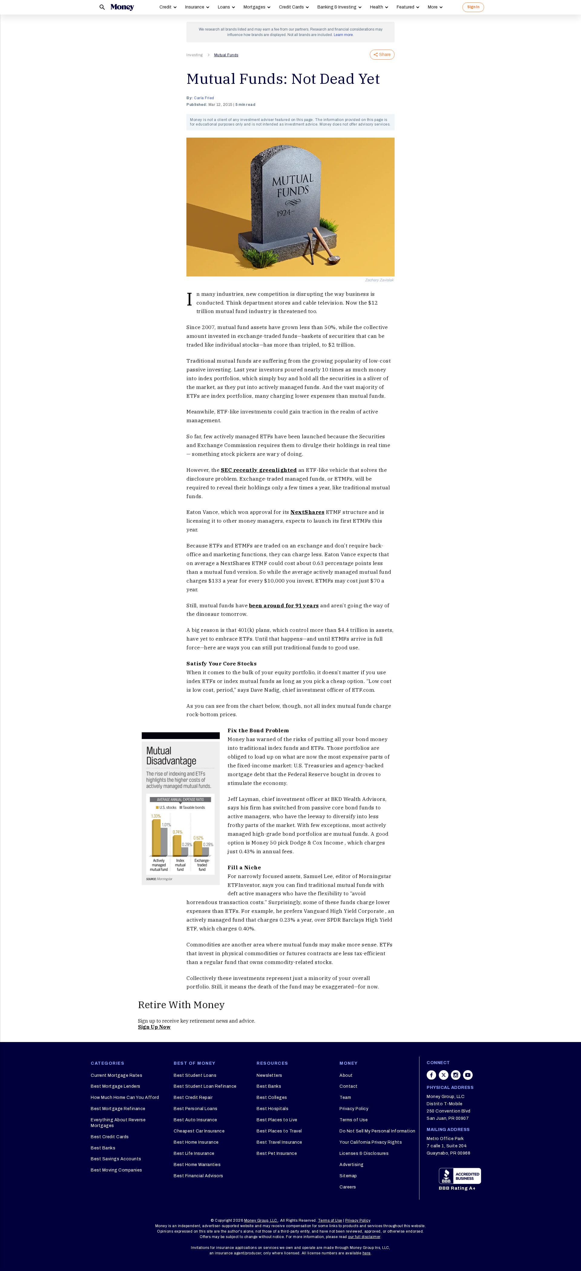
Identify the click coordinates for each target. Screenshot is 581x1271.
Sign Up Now (154, 1027)
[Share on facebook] (431, 1075)
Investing (194, 55)
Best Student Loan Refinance (205, 1086)
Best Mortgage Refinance (118, 1108)
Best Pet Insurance (277, 1153)
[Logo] (122, 7)
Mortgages (254, 7)
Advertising (352, 1164)
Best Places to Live (277, 1120)
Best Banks (103, 1148)
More (433, 7)
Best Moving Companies (116, 1170)
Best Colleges (272, 1097)
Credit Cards (291, 7)
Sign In (473, 7)
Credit (165, 7)
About (346, 1075)
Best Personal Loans (196, 1108)
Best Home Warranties (197, 1164)
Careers (348, 1187)
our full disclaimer (364, 1237)
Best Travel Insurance (279, 1142)
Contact (349, 1086)
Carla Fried (204, 98)
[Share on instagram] (456, 1075)
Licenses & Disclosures (364, 1153)
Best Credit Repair (193, 1097)
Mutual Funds (226, 55)
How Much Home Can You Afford (125, 1097)
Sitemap (348, 1176)
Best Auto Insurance (195, 1120)
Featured (405, 7)
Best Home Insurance (196, 1142)
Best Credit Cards (110, 1137)
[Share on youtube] (468, 1075)
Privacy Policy (354, 1108)
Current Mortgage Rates (116, 1075)
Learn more (343, 35)
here (367, 1253)
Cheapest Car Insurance (199, 1131)
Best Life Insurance (194, 1153)
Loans (224, 7)
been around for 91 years (284, 605)
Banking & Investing (336, 7)
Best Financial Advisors (198, 1176)
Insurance (194, 7)
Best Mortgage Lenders (115, 1086)
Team (345, 1097)
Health (376, 7)
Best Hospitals (272, 1108)
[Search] (102, 7)
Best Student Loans (195, 1075)
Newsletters (269, 1075)
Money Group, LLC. (261, 1220)
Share (385, 54)
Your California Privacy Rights (371, 1142)
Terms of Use (354, 1120)
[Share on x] (443, 1075)
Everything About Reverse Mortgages (118, 1123)
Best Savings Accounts (116, 1159)
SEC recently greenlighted (259, 470)
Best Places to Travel (279, 1131)
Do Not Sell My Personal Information (377, 1131)
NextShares (307, 512)
